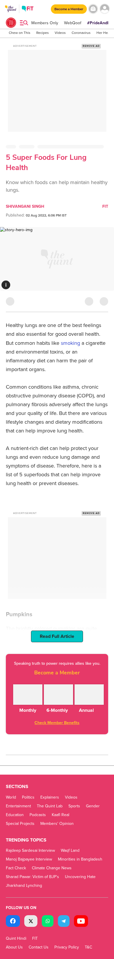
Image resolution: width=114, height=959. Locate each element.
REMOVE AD (91, 46)
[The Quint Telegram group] (64, 921)
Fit (105, 206)
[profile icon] (104, 9)
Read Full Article (57, 636)
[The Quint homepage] (10, 14)
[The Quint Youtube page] (81, 921)
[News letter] (93, 9)
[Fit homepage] (27, 9)
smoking (71, 343)
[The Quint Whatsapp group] (47, 921)
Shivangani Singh (25, 206)
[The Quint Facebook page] (13, 921)
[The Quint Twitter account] (30, 921)
